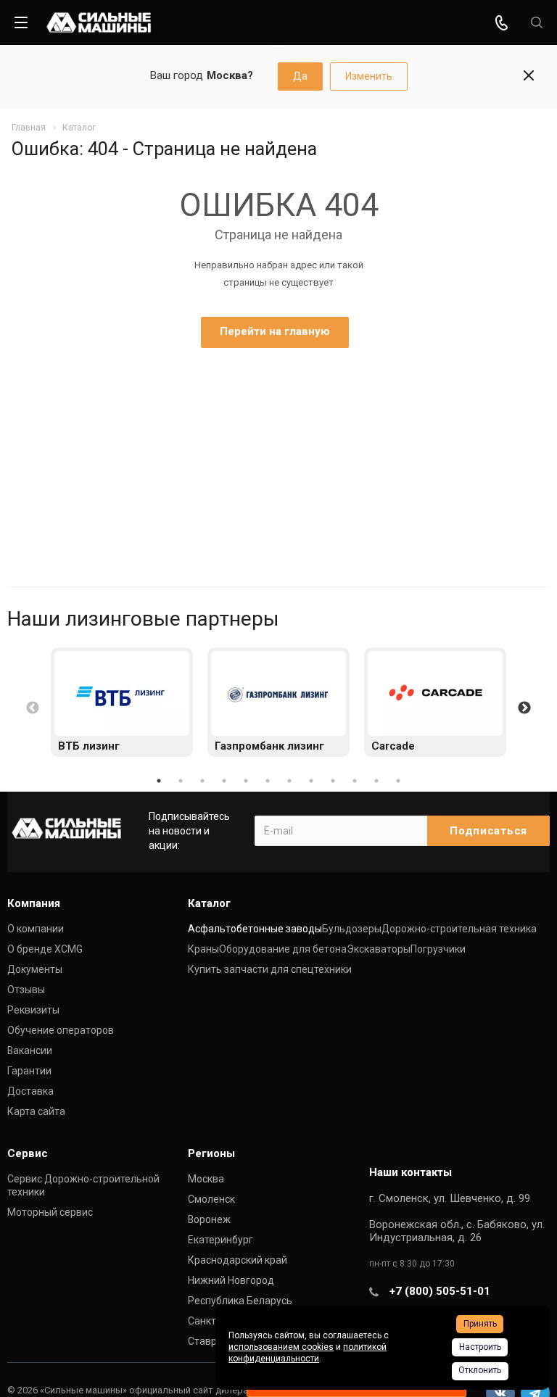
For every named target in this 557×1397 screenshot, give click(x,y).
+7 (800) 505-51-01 (439, 1291)
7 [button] (289, 781)
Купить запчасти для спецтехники (270, 969)
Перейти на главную (275, 331)
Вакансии (29, 1050)
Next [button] (524, 708)
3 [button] (202, 781)
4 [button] (224, 781)
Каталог (209, 903)
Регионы (211, 1153)
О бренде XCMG (45, 949)
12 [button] (398, 781)
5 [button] (246, 781)
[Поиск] (536, 23)
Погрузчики (438, 949)
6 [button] (267, 781)
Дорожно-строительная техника (459, 928)
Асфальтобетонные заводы (255, 928)
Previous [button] (32, 708)
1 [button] (159, 781)
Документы (34, 969)
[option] (122, 702)
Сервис (27, 1153)
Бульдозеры (351, 928)
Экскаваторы (378, 949)
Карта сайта (36, 1111)
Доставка (30, 1091)
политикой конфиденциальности (307, 1353)
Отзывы (26, 989)
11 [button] (376, 781)
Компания (33, 903)
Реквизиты (33, 1010)
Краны (203, 949)
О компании (35, 928)
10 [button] (354, 781)
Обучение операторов (60, 1030)
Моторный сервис (50, 1212)
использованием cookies (281, 1347)
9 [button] (333, 781)
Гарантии (29, 1071)
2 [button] (180, 781)
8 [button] (311, 781)
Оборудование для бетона (283, 949)
